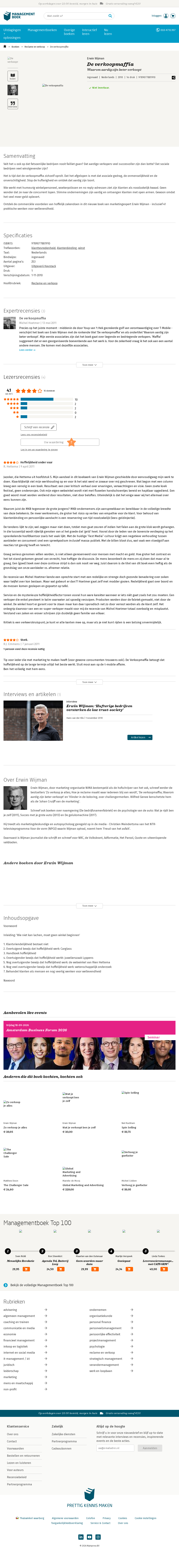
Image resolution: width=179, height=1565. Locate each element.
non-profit (10, 1389)
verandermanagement (104, 1365)
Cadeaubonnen (61, 1448)
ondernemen (98, 1310)
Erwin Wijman (95, 58)
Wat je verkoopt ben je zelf (79, 1127)
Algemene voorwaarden (65, 1518)
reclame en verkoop (102, 1352)
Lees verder (26, 350)
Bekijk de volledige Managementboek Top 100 (41, 1285)
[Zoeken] (110, 15)
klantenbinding (67, 248)
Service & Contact (100, 1523)
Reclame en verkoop (34, 46)
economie (9, 1334)
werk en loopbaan (101, 1371)
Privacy (107, 1518)
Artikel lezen (138, 737)
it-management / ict (16, 1358)
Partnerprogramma (19, 1484)
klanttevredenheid (43, 248)
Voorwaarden (15, 1448)
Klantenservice (18, 1426)
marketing (10, 1377)
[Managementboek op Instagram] (98, 1537)
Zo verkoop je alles (15, 1127)
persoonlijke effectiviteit (105, 1334)
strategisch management (106, 1358)
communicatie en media (19, 1328)
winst (81, 248)
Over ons (12, 1434)
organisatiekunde (101, 1316)
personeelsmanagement (105, 1328)
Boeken (15, 46)
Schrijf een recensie (36, 427)
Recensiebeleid (17, 1477)
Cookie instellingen (145, 1518)
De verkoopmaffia (59, 46)
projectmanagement (103, 1340)
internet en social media (19, 1352)
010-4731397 (168, 29)
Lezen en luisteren (19, 1463)
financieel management (19, 1340)
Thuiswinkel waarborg (32, 1518)
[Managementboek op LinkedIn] (81, 1537)
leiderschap (11, 1371)
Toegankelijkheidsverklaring (67, 1523)
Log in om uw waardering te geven (39, 449)
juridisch (9, 1365)
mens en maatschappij (18, 1383)
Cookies (122, 1518)
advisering (10, 1310)
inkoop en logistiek (15, 1346)
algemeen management (19, 1316)
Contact (12, 1441)
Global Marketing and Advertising (83, 1185)
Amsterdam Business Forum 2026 (36, 1030)
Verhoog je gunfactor (134, 1185)
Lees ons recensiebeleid (34, 434)
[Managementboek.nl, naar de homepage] (19, 19)
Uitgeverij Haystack (43, 266)
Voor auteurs (15, 1470)
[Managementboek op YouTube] (89, 1537)
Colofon (90, 1518)
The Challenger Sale (15, 1185)
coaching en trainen (16, 1322)
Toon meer (87, 365)
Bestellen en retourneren (23, 1455)
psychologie (97, 1346)
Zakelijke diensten (63, 1434)
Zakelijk (57, 1426)
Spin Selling (129, 1127)
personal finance (100, 1322)
